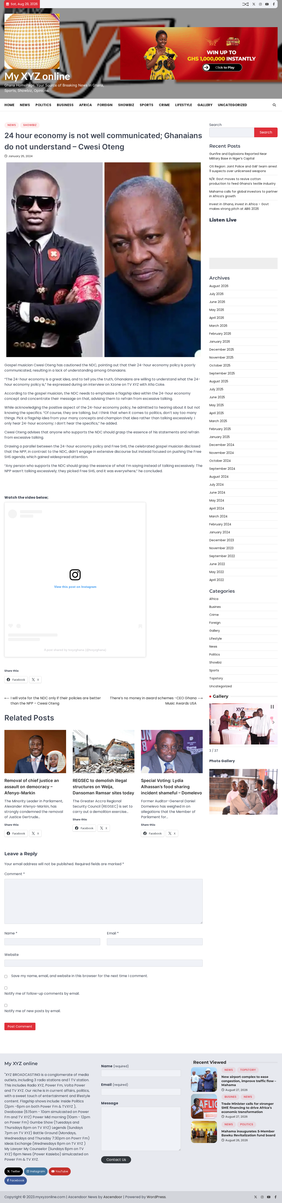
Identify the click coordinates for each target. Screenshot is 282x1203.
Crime (164, 105)
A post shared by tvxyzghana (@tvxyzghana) (75, 650)
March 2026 (218, 325)
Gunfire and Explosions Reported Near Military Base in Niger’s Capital (238, 156)
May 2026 (216, 310)
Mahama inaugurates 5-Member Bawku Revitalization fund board (248, 1133)
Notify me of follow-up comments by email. (42, 993)
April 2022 (216, 580)
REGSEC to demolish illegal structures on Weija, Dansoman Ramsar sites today (103, 787)
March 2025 (218, 421)
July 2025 (216, 389)
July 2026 (216, 294)
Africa (85, 105)
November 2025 (221, 357)
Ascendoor (112, 1196)
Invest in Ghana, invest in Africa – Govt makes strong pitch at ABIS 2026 (239, 206)
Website (11, 954)
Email (113, 933)
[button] (213, 722)
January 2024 (219, 532)
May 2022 (216, 572)
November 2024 (221, 453)
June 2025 (217, 397)
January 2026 (219, 341)
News (25, 105)
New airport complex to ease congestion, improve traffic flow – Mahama (248, 1081)
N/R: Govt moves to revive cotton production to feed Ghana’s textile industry (242, 181)
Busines (215, 607)
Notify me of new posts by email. (32, 1010)
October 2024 (220, 461)
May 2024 (216, 500)
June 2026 (217, 302)
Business (65, 105)
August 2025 (218, 381)
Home (9, 105)
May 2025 (216, 405)
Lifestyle (183, 105)
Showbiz (126, 105)
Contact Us (116, 1159)
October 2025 (219, 365)
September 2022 (222, 556)
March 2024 (218, 516)
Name (10, 933)
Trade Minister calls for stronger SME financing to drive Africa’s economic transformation (247, 1108)
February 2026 (220, 333)
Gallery (204, 105)
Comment (14, 873)
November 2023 (221, 548)
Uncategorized (232, 105)
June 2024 (217, 492)
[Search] (274, 105)
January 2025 (219, 437)
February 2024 (220, 524)
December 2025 (221, 349)
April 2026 (216, 318)
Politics (43, 105)
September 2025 (222, 373)
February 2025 (220, 429)
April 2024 (216, 508)
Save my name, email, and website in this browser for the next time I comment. (79, 975)
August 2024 (219, 476)
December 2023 (221, 540)
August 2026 (218, 286)
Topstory (216, 678)
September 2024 (222, 468)
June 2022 (217, 564)
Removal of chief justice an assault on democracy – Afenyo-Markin (31, 787)
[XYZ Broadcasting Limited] (243, 813)
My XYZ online (37, 76)
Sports (146, 105)
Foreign (105, 105)
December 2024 (221, 445)
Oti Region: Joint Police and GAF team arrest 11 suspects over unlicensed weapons (243, 168)
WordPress (156, 1196)
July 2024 (216, 484)
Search (215, 124)
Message (109, 1103)
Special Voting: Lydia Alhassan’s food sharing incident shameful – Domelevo (171, 787)
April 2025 (216, 413)
